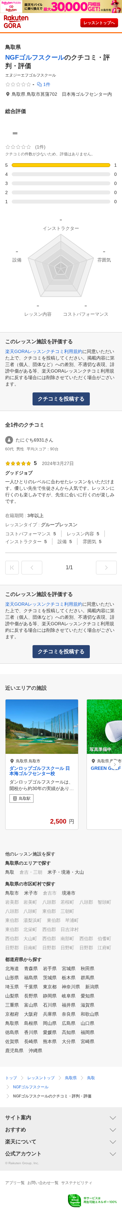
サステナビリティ (76, 1182)
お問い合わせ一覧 (43, 1182)
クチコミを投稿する (61, 399)
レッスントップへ (99, 23)
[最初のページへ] (12, 567)
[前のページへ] (31, 567)
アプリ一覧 (15, 1182)
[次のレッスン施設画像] (114, 764)
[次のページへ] (106, 567)
